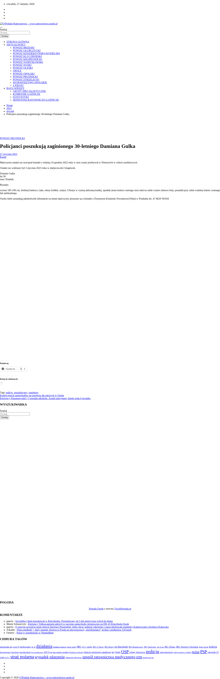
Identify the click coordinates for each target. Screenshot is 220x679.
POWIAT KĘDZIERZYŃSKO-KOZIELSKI (36, 53)
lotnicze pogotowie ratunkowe (97, 652)
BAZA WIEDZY (15, 88)
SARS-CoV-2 (5, 657)
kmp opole (203, 647)
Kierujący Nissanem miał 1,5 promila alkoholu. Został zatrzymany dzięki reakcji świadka (45, 398)
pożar (196, 652)
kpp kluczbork (25, 652)
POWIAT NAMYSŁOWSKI (28, 62)
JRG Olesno (169, 647)
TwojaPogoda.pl (122, 608)
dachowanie (25, 647)
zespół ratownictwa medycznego (108, 657)
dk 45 (33, 647)
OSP (125, 651)
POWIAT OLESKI (23, 68)
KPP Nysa (48, 652)
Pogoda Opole (96, 608)
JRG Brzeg (109, 647)
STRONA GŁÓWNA (17, 41)
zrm (139, 657)
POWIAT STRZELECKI (26, 79)
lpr (113, 652)
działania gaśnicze (60, 647)
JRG (79, 646)
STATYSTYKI (21, 97)
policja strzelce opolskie (182, 652)
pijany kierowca (137, 652)
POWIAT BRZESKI (23, 47)
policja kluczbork (166, 652)
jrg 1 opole (87, 647)
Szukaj (3, 29)
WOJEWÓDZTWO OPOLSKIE (30, 82)
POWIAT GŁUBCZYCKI (26, 50)
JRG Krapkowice (136, 647)
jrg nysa (160, 647)
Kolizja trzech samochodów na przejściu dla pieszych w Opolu (32, 395)
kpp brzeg (15, 652)
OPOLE (17, 70)
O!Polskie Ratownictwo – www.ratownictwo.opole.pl (46, 677)
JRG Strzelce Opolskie (187, 647)
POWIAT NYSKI (22, 65)
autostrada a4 (6, 647)
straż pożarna (22, 656)
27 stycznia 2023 (8, 154)
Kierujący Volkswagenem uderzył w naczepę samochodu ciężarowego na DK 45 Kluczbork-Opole (78, 624)
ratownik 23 (213, 652)
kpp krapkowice (37, 652)
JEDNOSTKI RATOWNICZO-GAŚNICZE (36, 99)
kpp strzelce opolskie (61, 652)
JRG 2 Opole (98, 647)
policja (9, 392)
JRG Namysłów (150, 647)
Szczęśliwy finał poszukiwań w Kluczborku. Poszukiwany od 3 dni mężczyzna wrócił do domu (64, 621)
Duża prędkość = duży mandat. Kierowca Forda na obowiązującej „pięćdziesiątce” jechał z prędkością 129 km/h (74, 629)
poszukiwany (20, 392)
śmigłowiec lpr (148, 657)
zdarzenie (57, 656)
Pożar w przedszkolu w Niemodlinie (35, 632)
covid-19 (16, 647)
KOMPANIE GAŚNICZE (26, 94)
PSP (203, 651)
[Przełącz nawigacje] (1, 27)
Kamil (3, 157)
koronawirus (5, 652)
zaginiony (33, 392)
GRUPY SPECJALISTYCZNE (29, 91)
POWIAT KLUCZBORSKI (27, 56)
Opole (117, 652)
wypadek (42, 657)
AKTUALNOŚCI (15, 44)
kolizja (213, 646)
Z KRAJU (18, 85)
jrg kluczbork (121, 646)
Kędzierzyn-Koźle (76, 652)
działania (44, 646)
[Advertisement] (96, 441)
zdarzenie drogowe (73, 657)
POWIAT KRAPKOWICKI (27, 59)
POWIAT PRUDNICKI (25, 76)
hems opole (71, 647)
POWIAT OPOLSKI (23, 73)
